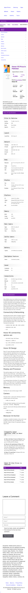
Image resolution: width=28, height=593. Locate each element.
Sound (2, 57)
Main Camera (3, 48)
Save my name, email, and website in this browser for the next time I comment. (14, 530)
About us (12, 583)
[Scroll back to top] (0, 592)
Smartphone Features (5, 55)
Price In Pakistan (4, 32)
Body (2, 39)
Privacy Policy (19, 583)
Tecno (18, 15)
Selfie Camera (3, 50)
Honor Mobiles (15, 24)
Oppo (21, 7)
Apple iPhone (7, 7)
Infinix (5, 15)
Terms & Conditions (10, 585)
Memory (2, 46)
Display (2, 41)
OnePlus (12, 15)
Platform (2, 43)
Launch (2, 34)
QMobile (6, 11)
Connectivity (3, 59)
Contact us (19, 585)
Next (8, 78)
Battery (2, 52)
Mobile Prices (3, 24)
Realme (18, 11)
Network (2, 36)
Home (7, 583)
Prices (9, 24)
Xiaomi (12, 11)
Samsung (15, 7)
